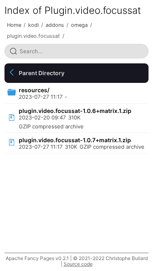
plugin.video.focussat (33, 36)
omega (79, 25)
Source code (78, 264)
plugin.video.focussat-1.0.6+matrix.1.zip (75, 110)
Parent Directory (41, 72)
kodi (33, 25)
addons (55, 25)
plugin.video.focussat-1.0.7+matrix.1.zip (75, 140)
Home (14, 25)
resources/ (34, 90)
